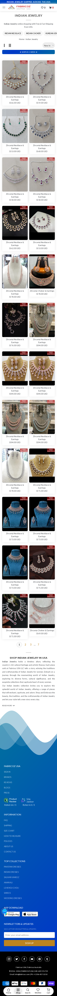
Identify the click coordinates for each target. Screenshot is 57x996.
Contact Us (10, 851)
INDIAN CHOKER (33, 33)
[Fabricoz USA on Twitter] (17, 959)
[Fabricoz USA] (19, 7)
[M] (4, 7)
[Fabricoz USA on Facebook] (25, 959)
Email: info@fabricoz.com (20, 974)
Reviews (8, 782)
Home (21, 39)
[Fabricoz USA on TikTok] (47, 959)
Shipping (8, 825)
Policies (8, 841)
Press (6, 793)
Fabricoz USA (21, 967)
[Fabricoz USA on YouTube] (33, 959)
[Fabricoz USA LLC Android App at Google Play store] (12, 918)
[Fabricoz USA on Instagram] (10, 959)
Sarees (7, 893)
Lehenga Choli (11, 888)
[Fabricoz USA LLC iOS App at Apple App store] (30, 918)
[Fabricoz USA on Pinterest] (40, 959)
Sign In (7, 772)
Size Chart (9, 831)
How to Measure (12, 836)
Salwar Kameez (11, 877)
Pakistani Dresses (12, 867)
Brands (7, 777)
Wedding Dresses (13, 898)
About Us (8, 846)
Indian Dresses (11, 872)
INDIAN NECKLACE (13, 33)
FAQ (6, 820)
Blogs (7, 787)
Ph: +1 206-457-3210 (39, 974)
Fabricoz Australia (34, 967)
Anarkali (8, 882)
